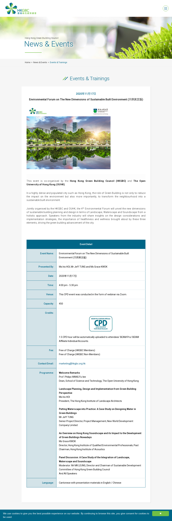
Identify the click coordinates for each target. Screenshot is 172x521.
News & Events (40, 62)
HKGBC (20, 8)
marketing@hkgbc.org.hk (72, 363)
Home (27, 62)
